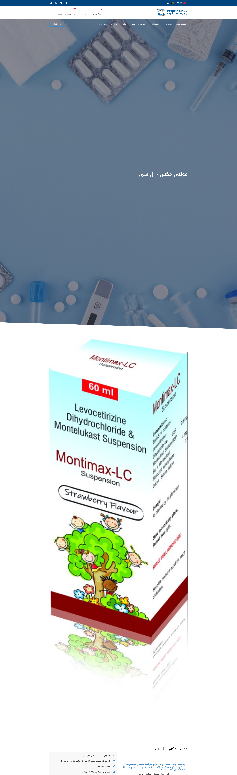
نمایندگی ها (115, 24)
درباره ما (169, 24)
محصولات (155, 24)
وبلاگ (125, 24)
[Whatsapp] (51, 3)
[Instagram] (56, 3)
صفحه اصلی (181, 24)
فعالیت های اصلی (138, 24)
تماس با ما (103, 24)
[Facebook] (66, 3)
